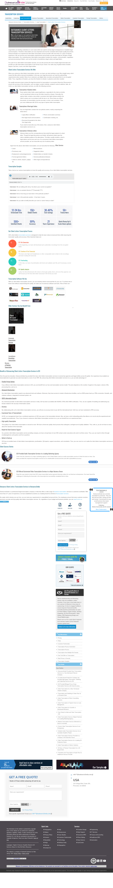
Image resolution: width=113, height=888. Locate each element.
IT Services (94, 832)
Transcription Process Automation (66, 646)
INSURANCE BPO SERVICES (74, 8)
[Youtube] (104, 861)
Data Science (81, 840)
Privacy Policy (17, 853)
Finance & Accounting (97, 834)
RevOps (64, 8)
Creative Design (82, 829)
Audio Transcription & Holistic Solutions (68, 745)
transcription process (24, 235)
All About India (62, 842)
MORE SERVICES (103, 8)
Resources (105, 1)
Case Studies (91, 1)
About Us (76, 1)
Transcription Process (63, 649)
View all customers (76, 585)
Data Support (81, 832)
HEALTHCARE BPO (44, 8)
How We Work (83, 1)
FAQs (59, 641)
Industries (70, 1)
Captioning (16, 18)
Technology (61, 840)
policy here (94, 866)
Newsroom (99, 1)
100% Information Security (9, 398)
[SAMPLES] (60, 505)
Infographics (61, 845)
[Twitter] (98, 862)
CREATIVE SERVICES (58, 8)
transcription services (63, 493)
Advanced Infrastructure (8, 390)
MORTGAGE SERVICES (51, 8)
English (15, 845)
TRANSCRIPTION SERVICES (14, 14)
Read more (92, 462)
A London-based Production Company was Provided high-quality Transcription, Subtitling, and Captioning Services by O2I (69, 679)
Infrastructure (62, 832)
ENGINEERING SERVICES (19, 8)
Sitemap (47, 845)
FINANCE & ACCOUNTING (35, 8)
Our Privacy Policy (73, 544)
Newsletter (47, 840)
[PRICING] (70, 505)
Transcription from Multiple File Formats (68, 652)
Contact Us (47, 847)
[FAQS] (80, 505)
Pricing (59, 638)
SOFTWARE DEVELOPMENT (28, 8)
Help (59, 829)
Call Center (81, 842)
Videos (46, 832)
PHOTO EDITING (81, 8)
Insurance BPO (82, 834)
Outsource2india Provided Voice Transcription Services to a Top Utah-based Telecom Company (69, 673)
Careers (47, 837)
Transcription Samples (63, 661)
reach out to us (78, 499)
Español (25, 845)
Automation (94, 840)
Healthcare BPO (95, 837)
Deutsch (30, 845)
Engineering (94, 829)
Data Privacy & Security (64, 658)
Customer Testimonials (64, 643)
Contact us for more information (66, 627)
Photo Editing (81, 837)
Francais (20, 845)
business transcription (60, 491)
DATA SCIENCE (87, 8)
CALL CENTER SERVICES (11, 8)
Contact (104, 3)
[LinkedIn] (101, 861)
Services (63, 1)
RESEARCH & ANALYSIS (94, 8)
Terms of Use (25, 853)
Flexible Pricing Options (8, 381)
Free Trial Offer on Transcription (66, 655)
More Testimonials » (101, 509)
